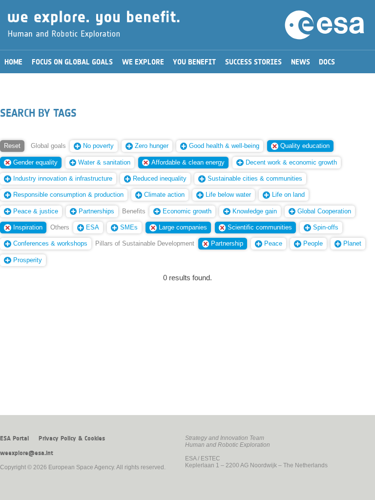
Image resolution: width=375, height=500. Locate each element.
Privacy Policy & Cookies (72, 438)
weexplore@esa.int (26, 453)
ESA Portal (14, 438)
